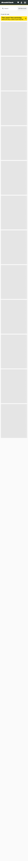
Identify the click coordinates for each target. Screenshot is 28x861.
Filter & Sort (23, 8)
